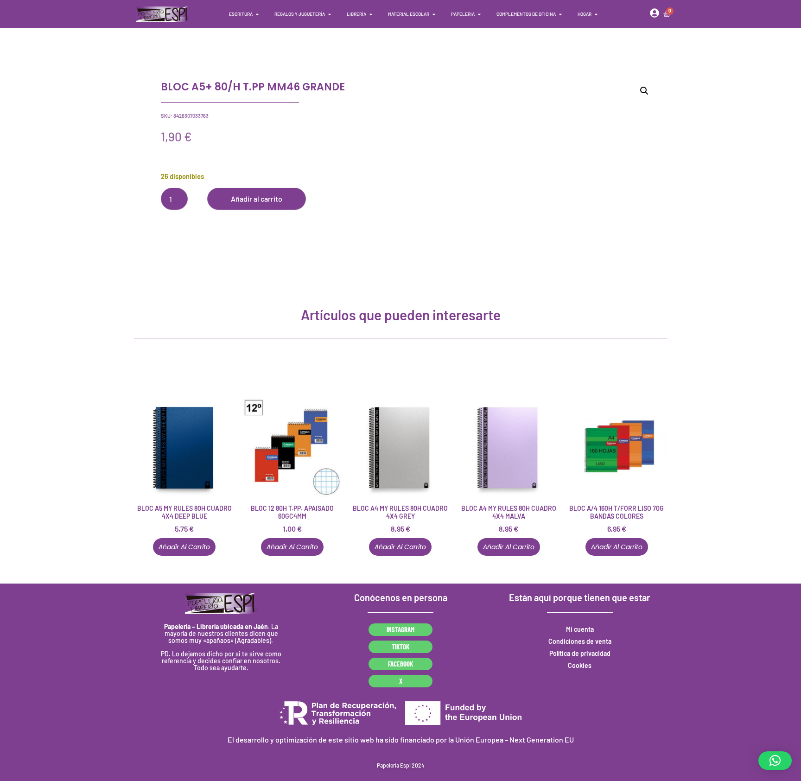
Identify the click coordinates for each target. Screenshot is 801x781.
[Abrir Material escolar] (434, 14)
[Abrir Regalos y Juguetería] (329, 14)
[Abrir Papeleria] (479, 14)
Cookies (579, 665)
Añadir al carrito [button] (184, 547)
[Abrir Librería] (371, 14)
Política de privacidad (579, 653)
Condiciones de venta (579, 641)
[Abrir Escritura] (257, 14)
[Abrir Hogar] (596, 14)
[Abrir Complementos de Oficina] (560, 14)
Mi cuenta (580, 629)
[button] (644, 91)
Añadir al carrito (256, 198)
